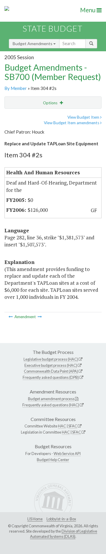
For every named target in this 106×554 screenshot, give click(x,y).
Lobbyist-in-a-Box (61, 519)
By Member (15, 88)
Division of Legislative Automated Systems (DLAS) (63, 534)
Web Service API (67, 453)
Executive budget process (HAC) (50, 365)
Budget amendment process (51, 398)
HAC (62, 426)
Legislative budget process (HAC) (51, 359)
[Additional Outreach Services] (40, 316)
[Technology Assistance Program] (11, 316)
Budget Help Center (53, 459)
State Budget (52, 28)
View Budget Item (83, 117)
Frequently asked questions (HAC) (50, 405)
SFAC (72, 426)
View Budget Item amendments (72, 122)
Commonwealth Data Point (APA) (51, 371)
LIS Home (35, 519)
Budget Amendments (33, 43)
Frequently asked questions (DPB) (51, 377)
